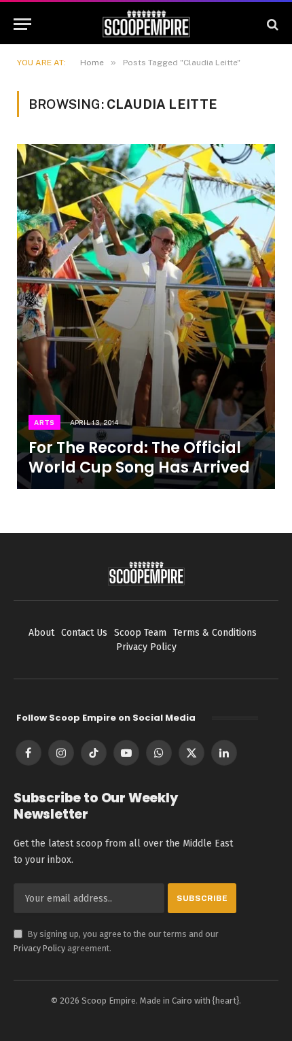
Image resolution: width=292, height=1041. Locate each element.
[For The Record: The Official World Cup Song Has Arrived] (146, 316)
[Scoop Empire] (146, 24)
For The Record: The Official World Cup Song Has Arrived (139, 457)
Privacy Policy (39, 948)
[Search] (271, 24)
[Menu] (22, 24)
